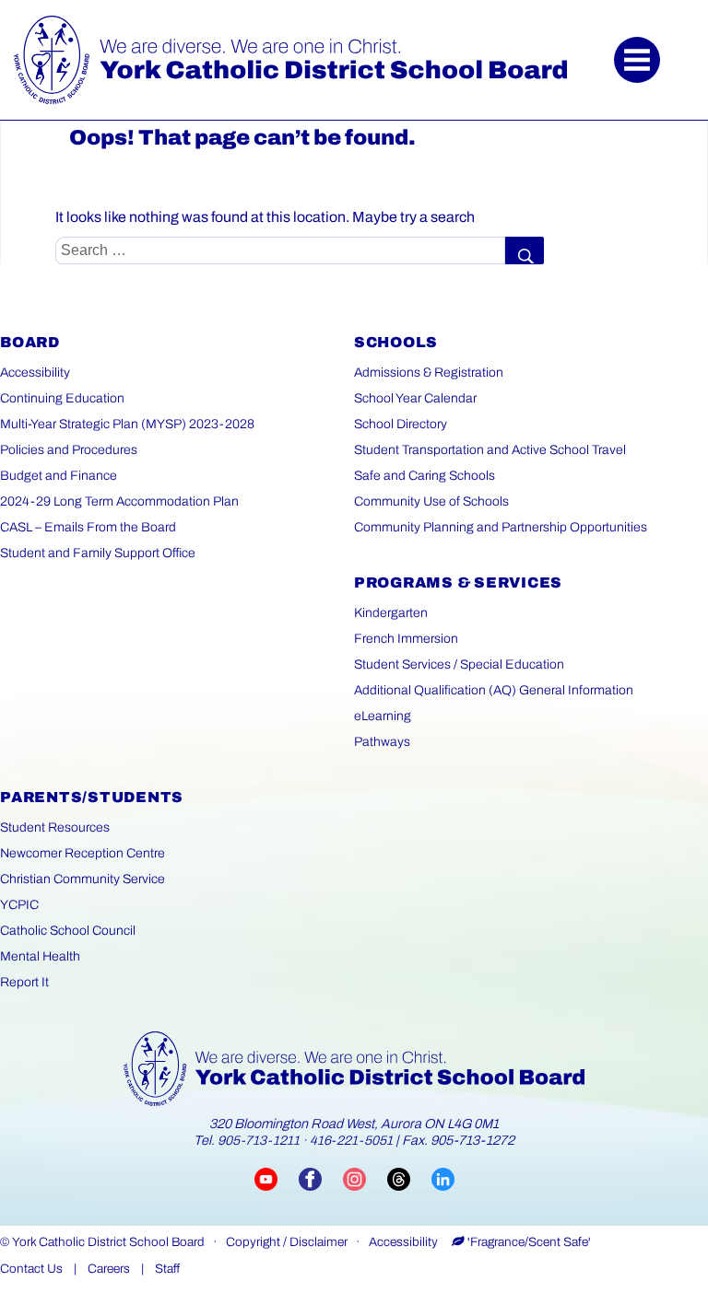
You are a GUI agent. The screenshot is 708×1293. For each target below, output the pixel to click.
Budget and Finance (58, 476)
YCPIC (19, 905)
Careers (109, 1269)
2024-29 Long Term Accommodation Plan (119, 501)
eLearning (382, 716)
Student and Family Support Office (97, 553)
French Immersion (406, 639)
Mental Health (40, 956)
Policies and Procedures (68, 450)
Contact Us (31, 1269)
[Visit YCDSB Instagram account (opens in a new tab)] (365, 1178)
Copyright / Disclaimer (287, 1242)
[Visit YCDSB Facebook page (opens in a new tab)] (321, 1178)
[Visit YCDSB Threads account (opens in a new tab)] (409, 1178)
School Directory (400, 424)
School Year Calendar (415, 398)
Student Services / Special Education (459, 664)
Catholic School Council (68, 931)
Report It (24, 982)
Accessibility (35, 372)
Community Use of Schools (431, 501)
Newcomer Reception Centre (82, 853)
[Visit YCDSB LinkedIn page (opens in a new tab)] (442, 1178)
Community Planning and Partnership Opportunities (500, 527)
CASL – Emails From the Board (88, 527)
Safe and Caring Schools (424, 476)
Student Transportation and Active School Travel (490, 450)
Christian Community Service (82, 879)
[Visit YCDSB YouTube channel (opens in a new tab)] (276, 1178)
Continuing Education (62, 398)
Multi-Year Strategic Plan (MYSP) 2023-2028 (127, 424)
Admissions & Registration (428, 372)
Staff (167, 1269)
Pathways (382, 742)
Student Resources (55, 827)
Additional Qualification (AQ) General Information (493, 690)
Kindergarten (391, 613)
